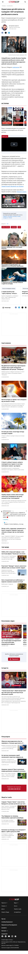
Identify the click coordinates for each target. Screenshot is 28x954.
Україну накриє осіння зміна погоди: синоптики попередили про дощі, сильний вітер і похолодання (12, 496)
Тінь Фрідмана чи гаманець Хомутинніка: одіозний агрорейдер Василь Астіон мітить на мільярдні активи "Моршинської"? (12, 818)
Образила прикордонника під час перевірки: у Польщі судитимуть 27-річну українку (12, 743)
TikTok (10, 218)
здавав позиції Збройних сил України (12, 186)
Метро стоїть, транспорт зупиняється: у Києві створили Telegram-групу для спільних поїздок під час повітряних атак (13, 531)
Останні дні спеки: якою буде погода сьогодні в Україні (12, 432)
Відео (15, 903)
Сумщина (13, 227)
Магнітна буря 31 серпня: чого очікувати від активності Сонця (13, 400)
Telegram (5, 216)
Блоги (15, 906)
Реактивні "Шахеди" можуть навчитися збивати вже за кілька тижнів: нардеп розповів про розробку (13, 568)
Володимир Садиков (14, 26)
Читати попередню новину (8, 288)
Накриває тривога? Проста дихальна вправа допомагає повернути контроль (13, 770)
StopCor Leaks (6, 797)
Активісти (4, 928)
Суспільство (10, 6)
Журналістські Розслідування (9, 925)
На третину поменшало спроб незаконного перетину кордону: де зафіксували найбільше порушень (12, 757)
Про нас (3, 919)
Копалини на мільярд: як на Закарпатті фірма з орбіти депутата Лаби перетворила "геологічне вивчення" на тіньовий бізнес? (13, 832)
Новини (3, 906)
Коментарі (7, 307)
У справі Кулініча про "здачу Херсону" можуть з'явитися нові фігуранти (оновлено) (9, 294)
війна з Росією (5, 227)
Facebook (10, 216)
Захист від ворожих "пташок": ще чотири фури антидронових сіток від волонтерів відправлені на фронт (11, 641)
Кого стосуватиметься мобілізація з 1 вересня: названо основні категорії (13, 581)
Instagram (5, 218)
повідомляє (15, 67)
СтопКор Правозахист (7, 922)
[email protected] (15, 947)
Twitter (18, 216)
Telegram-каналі (21, 192)
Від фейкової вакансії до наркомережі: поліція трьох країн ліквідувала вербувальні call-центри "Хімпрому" (13, 367)
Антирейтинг (17, 912)
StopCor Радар (5, 912)
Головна (4, 6)
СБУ (7, 224)
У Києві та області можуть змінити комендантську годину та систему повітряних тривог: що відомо (12, 464)
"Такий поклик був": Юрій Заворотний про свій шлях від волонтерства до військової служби (13, 692)
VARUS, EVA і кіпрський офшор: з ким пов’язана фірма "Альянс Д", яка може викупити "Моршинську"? (13, 553)
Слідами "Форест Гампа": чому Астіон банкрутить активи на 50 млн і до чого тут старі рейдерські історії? (13, 804)
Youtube (15, 216)
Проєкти (3, 903)
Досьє (3, 909)
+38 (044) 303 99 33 (14, 789)
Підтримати (15, 659)
